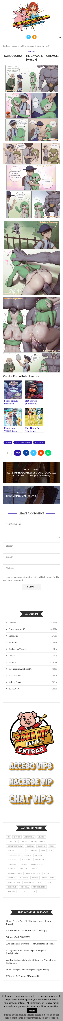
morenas (11, 878)
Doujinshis (33, 635)
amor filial (29, 837)
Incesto (33, 662)
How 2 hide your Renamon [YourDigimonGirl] (27, 969)
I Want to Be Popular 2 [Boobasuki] (22, 976)
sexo (50, 882)
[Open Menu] (3, 37)
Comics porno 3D (33, 629)
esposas (11, 851)
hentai (21, 851)
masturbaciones (33, 873)
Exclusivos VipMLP (33, 648)
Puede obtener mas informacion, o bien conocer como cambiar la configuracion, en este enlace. (31, 1016)
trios (33, 892)
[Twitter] (28, 37)
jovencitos (39, 860)
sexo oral (25, 887)
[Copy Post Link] (55, 453)
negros (35, 878)
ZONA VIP (33, 688)
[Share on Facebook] (26, 453)
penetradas (28, 882)
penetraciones (14, 882)
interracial (13, 860)
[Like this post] (18, 453)
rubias (40, 882)
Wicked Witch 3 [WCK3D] (18, 937)
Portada (6, 46)
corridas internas (15, 846)
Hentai (33, 655)
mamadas (23, 869)
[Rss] (34, 37)
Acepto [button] (32, 1010)
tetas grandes (39, 887)
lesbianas (12, 864)
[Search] (59, 36)
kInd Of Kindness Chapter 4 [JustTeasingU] (26, 930)
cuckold (30, 846)
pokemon (39, 442)
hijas (43, 851)
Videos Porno (33, 682)
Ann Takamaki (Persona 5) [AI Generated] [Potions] (30, 943)
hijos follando (14, 855)
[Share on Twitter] (33, 453)
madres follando (38, 864)
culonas (41, 846)
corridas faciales (38, 841)
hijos (51, 851)
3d (9, 837)
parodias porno (23, 442)
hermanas (32, 851)
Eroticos (33, 642)
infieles (38, 855)
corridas (23, 841)
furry (8, 442)
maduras (11, 869)
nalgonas (24, 878)
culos (51, 846)
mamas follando (15, 873)
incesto (27, 855)
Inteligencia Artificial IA (33, 668)
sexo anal (12, 887)
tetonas (11, 892)
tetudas (22, 892)
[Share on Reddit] (41, 453)
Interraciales (33, 675)
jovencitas (26, 860)
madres (23, 864)
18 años (17, 837)
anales (41, 837)
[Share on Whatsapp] (48, 453)
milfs (46, 873)
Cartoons (33, 622)
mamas (34, 869)
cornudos (12, 841)
